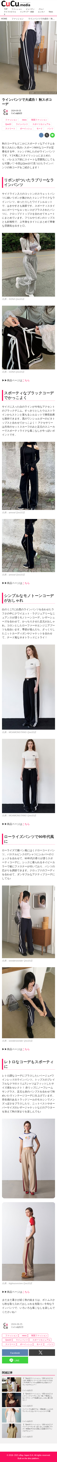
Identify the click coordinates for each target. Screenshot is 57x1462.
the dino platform (32, 1458)
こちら (26, 380)
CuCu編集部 (16, 113)
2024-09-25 (16, 110)
